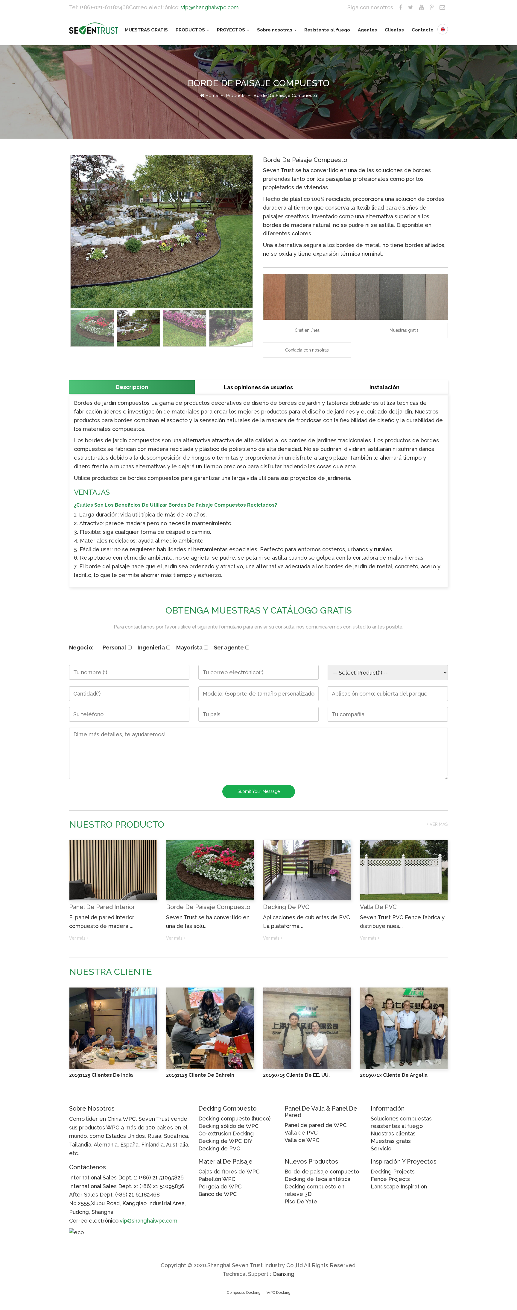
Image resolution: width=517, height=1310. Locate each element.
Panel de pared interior (102, 907)
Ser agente (229, 647)
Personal (114, 647)
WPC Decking (279, 1293)
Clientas (394, 30)
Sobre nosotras (275, 30)
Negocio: (81, 647)
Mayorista (189, 647)
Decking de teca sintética (317, 1179)
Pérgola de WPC (220, 1186)
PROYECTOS (231, 30)
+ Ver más (437, 824)
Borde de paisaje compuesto (208, 907)
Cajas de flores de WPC (229, 1171)
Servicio (381, 1148)
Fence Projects (390, 1179)
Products (235, 95)
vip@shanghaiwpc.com (210, 7)
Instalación (384, 387)
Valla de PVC (378, 907)
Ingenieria (151, 647)
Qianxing (283, 1274)
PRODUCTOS (191, 30)
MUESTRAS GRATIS (146, 30)
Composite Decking (244, 1293)
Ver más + (79, 938)
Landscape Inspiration (399, 1186)
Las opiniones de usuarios (258, 387)
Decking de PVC (286, 907)
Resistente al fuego (327, 30)
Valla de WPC (302, 1140)
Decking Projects (393, 1171)
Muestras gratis (391, 1141)
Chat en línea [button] (307, 330)
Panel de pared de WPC (316, 1125)
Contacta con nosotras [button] (307, 350)
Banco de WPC (217, 1194)
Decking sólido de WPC (228, 1126)
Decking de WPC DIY (225, 1141)
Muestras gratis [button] (404, 330)
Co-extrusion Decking (226, 1133)
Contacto (423, 30)
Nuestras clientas (393, 1133)
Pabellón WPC (216, 1179)
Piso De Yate (301, 1201)
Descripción (132, 387)
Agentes (367, 30)
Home (211, 95)
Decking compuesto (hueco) (234, 1118)
